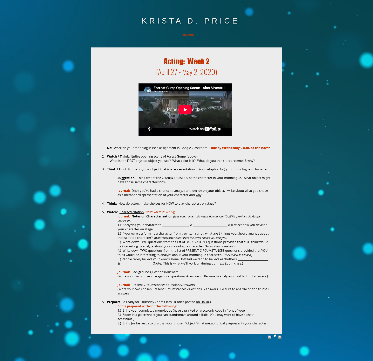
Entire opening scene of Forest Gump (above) (164, 156)
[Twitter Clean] (275, 335)
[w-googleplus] (280, 337)
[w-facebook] (270, 337)
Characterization (131, 212)
